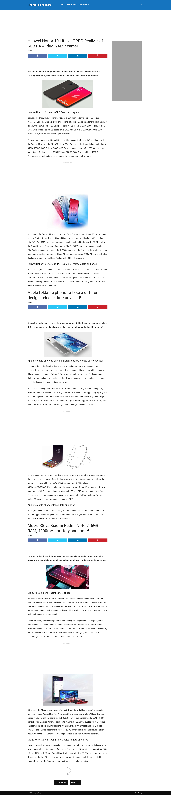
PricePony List (84, 5)
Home (62, 5)
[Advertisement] (85, 23)
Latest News (71, 5)
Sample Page (138, 793)
